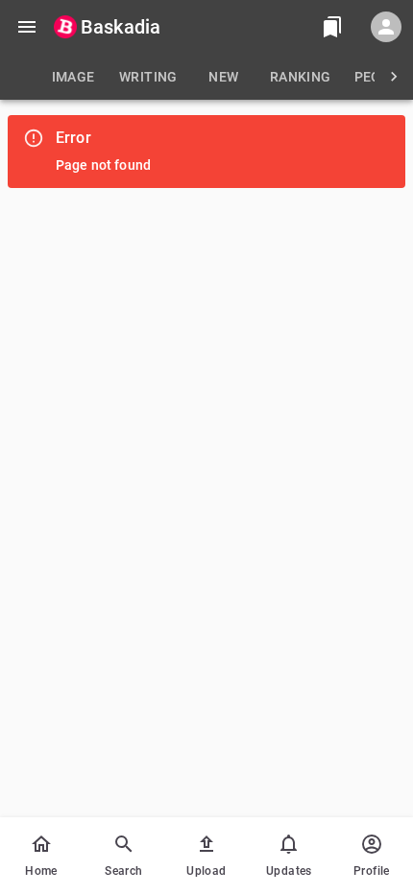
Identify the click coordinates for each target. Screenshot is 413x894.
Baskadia (120, 26)
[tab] (73, 77)
